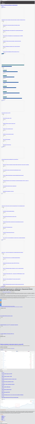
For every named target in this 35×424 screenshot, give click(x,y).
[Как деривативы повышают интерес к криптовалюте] (5, 184)
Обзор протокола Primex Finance (7, 144)
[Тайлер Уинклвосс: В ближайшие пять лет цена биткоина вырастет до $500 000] (5, 34)
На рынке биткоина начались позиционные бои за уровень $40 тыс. (10, 159)
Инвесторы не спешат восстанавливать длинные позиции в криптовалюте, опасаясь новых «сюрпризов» (16, 164)
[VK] (17, 303)
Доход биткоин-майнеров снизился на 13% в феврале (9, 87)
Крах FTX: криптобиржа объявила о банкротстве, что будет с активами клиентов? (13, 268)
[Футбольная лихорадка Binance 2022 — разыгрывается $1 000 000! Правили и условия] (5, 272)
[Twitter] (17, 301)
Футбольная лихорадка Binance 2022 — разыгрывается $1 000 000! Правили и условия (13, 273)
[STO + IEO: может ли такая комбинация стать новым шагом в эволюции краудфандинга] (5, 236)
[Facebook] (17, 299)
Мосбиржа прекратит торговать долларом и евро (9, 123)
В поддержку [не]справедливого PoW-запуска (8, 232)
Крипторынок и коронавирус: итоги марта (8, 191)
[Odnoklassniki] (17, 302)
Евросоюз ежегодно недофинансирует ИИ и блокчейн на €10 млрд (11, 51)
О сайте (2, 2)
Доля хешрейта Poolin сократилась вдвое (7, 66)
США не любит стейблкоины (6, 139)
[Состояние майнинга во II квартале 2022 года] (5, 75)
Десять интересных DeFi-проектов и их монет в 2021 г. (9, 216)
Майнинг (3, 53)
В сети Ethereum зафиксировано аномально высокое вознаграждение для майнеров (11, 306)
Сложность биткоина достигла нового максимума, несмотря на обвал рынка (12, 98)
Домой (1, 287)
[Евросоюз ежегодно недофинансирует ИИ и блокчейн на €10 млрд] (5, 50)
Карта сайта (3, 3)
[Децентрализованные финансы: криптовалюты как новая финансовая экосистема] (5, 220)
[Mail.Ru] (17, 304)
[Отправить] (17, 305)
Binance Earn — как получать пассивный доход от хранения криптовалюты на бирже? (12, 252)
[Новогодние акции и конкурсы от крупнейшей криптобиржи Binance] (5, 256)
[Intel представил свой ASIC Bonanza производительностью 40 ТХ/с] (5, 91)
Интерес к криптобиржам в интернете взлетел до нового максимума (11, 46)
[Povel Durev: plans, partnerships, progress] (5, 127)
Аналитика (3, 146)
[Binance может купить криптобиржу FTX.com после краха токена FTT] (5, 277)
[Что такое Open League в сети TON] (13, 111)
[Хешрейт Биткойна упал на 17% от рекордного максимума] (5, 70)
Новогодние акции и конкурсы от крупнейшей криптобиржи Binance (11, 257)
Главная (2, 6)
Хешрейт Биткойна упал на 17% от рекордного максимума (10, 71)
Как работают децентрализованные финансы (8, 211)
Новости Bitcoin (3, 416)
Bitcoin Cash (3, 417)
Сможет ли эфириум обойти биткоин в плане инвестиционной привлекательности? (13, 175)
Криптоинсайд (3, 286)
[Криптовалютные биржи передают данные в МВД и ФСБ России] (5, 261)
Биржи (2, 239)
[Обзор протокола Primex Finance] (5, 143)
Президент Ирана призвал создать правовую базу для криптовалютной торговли (13, 30)
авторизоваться (12, 348)
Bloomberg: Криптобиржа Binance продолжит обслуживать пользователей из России (13, 284)
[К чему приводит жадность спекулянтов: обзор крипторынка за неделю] (5, 168)
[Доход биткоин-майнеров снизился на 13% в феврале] (5, 86)
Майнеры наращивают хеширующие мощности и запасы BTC (10, 82)
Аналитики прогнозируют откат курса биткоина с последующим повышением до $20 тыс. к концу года (16, 180)
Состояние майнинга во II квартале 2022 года (7, 333)
